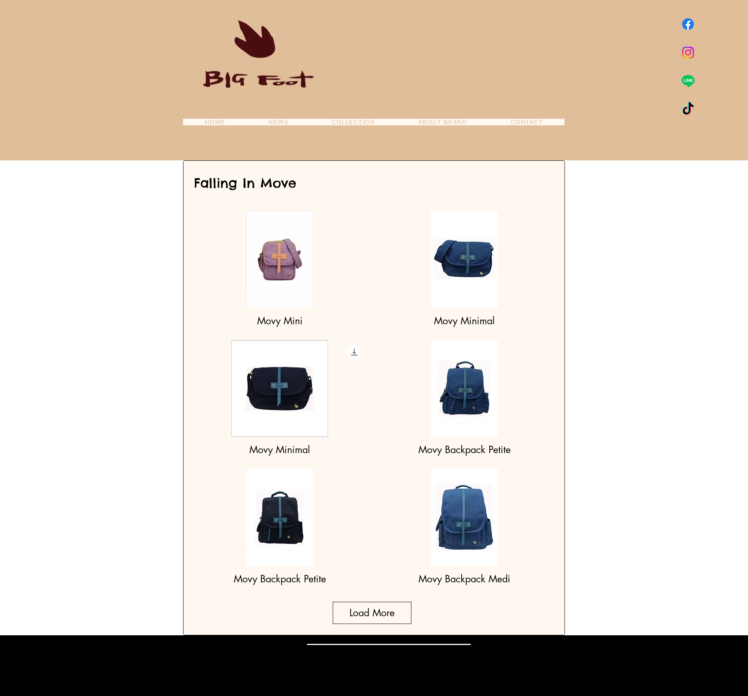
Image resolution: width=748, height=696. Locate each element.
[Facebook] (688, 24)
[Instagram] (688, 52)
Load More (372, 612)
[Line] (688, 81)
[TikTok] (688, 109)
